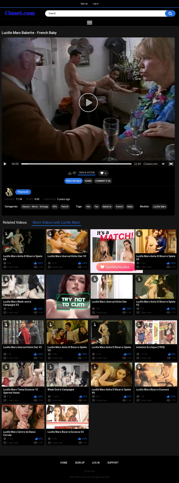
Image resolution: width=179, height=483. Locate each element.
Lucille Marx (159, 206)
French (65, 206)
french (119, 206)
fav (96, 206)
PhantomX (23, 192)
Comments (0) (102, 181)
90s (88, 206)
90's (55, 206)
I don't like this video (74, 173)
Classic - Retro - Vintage (35, 206)
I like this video (70, 173)
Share (88, 181)
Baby (130, 206)
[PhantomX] (9, 192)
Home (63, 462)
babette (107, 206)
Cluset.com (85, 477)
